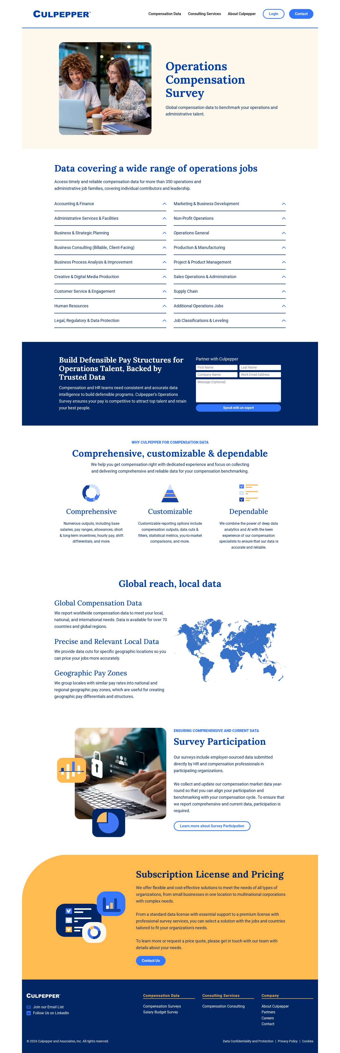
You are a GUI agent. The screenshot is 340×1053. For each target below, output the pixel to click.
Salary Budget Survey (160, 1012)
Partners (268, 1012)
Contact (268, 1024)
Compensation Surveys (162, 1006)
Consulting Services (204, 14)
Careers (268, 1018)
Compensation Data (164, 14)
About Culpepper (242, 14)
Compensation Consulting (223, 1006)
